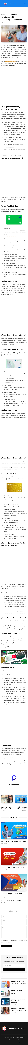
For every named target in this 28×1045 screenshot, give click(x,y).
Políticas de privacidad (7, 1037)
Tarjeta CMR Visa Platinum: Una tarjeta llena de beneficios (18, 1009)
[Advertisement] (14, 86)
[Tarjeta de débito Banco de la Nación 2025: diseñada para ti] (14, 856)
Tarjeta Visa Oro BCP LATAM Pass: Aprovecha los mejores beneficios (18, 983)
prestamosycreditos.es (13, 1039)
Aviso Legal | (22, 1037)
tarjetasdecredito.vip (8, 758)
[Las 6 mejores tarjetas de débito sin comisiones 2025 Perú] (14, 830)
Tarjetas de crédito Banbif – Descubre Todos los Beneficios (22, 807)
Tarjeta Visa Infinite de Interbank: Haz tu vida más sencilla (17, 992)
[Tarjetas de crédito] (9, 4)
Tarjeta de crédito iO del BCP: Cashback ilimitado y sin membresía (18, 1000)
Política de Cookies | (16, 1037)
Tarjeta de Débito (5, 12)
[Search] (25, 3)
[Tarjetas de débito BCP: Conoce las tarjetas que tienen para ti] (14, 882)
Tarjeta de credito (14, 784)
